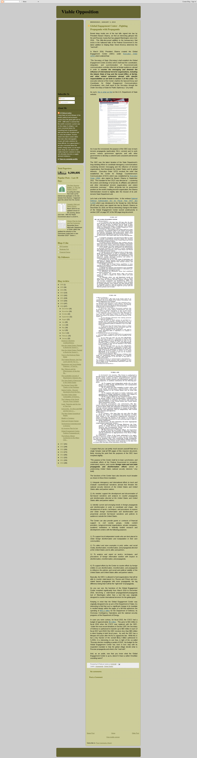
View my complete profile (69, 159)
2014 (62, 452)
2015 (62, 449)
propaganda (99, 666)
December (65, 309)
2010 (62, 463)
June (64, 325)
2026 (62, 284)
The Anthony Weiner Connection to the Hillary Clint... (70, 438)
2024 (62, 290)
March (64, 333)
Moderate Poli (64, 249)
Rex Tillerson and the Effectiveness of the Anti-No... (70, 371)
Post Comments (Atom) (104, 743)
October (65, 314)
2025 (62, 287)
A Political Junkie (65, 113)
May (63, 327)
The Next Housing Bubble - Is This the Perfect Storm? (73, 187)
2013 (62, 455)
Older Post (135, 733)
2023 (62, 293)
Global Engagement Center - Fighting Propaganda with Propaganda (109, 27)
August (64, 319)
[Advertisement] (64, 56)
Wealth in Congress (67, 418)
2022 (62, 295)
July (63, 322)
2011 (62, 460)
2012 (62, 457)
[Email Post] (119, 664)
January (65, 338)
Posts (62, 98)
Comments (64, 102)
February (65, 336)
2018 (62, 306)
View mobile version (113, 737)
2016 (62, 447)
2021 (62, 298)
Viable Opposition (79, 11)
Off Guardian (64, 246)
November (65, 311)
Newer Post (91, 733)
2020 (62, 301)
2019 (62, 303)
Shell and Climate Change (70, 421)
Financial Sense (65, 252)
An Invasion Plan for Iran (69, 428)
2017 (62, 444)
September (66, 317)
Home (113, 733)
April (63, 330)
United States (108, 666)
